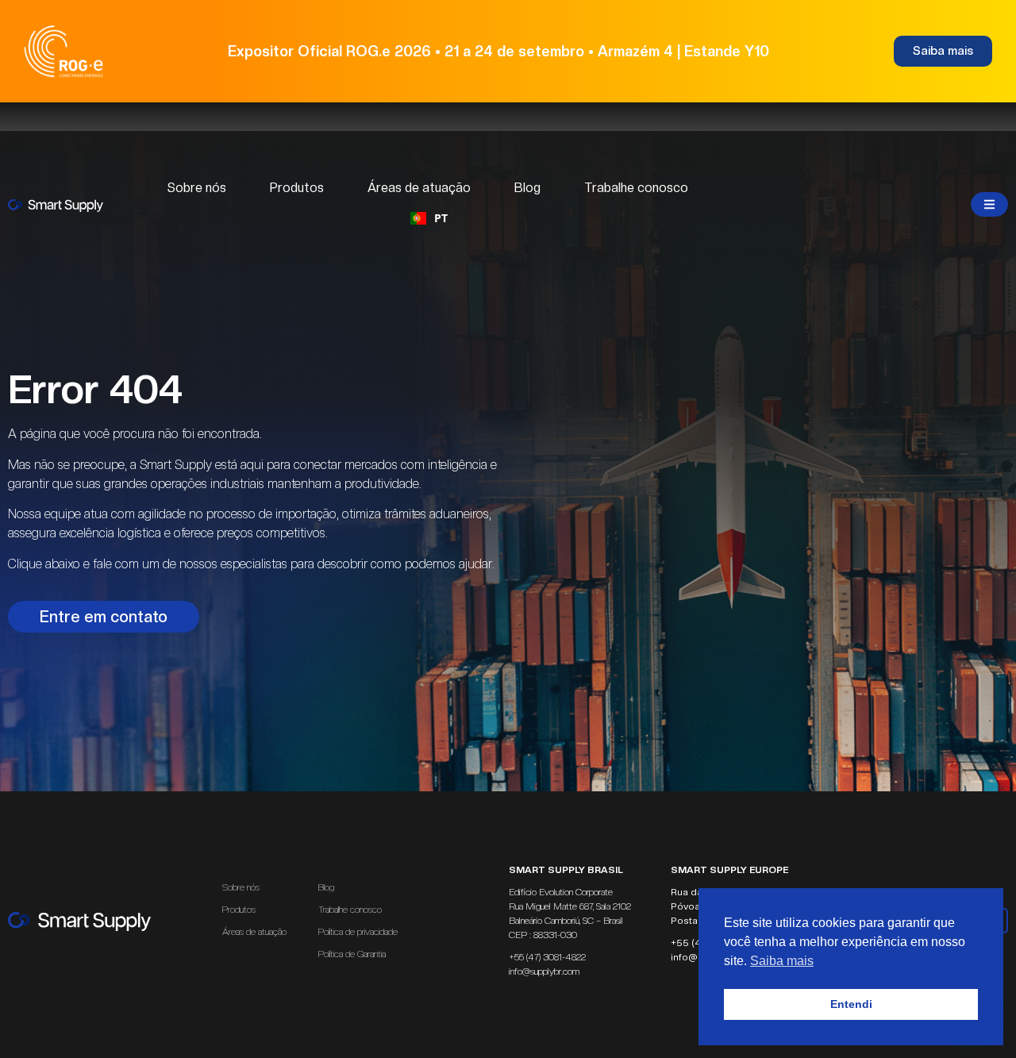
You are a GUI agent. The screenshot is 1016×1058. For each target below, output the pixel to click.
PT (441, 217)
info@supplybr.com (544, 971)
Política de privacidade (358, 931)
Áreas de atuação (419, 187)
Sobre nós (196, 187)
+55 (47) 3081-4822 (547, 957)
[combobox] (429, 218)
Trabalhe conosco (636, 187)
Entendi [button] (851, 1004)
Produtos (297, 187)
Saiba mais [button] (782, 961)
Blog (527, 187)
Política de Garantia (352, 954)
